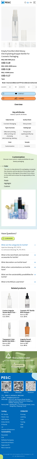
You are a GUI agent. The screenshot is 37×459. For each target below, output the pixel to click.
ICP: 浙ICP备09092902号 (18, 456)
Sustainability (6, 432)
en (28, 2)
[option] (18, 23)
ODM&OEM (24, 411)
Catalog (3, 411)
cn (31, 2)
